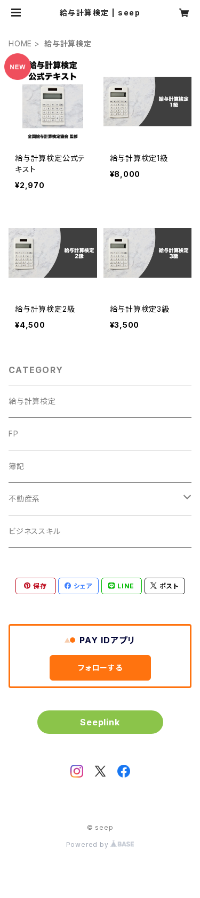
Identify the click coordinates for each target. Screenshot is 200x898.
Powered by (88, 844)
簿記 (17, 466)
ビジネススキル (35, 531)
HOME (20, 43)
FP (14, 433)
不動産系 (24, 498)
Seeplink (99, 722)
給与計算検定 (32, 401)
